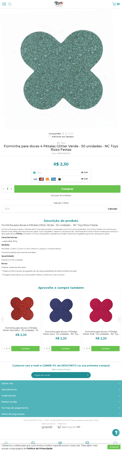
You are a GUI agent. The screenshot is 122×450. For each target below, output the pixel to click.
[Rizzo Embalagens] (58, 4)
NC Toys (61, 143)
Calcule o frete (61, 203)
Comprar (67, 189)
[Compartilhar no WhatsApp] (66, 134)
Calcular (112, 208)
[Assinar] (88, 375)
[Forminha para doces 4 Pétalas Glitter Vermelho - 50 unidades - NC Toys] (21, 321)
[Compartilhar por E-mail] (72, 134)
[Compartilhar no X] (69, 134)
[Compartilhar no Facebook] (63, 134)
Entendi (114, 447)
